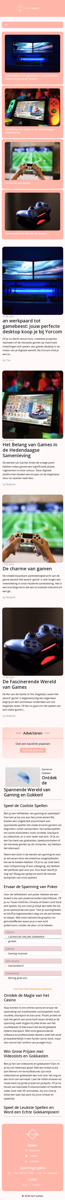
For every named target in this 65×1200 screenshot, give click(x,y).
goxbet (12, 941)
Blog (25, 1184)
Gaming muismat (17, 953)
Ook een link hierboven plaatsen (33, 989)
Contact (36, 1184)
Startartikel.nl (16, 965)
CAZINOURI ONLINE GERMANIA (26, 936)
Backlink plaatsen (33, 750)
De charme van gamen (27, 568)
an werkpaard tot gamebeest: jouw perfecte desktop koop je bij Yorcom (32, 326)
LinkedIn (34, 1161)
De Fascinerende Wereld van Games (29, 684)
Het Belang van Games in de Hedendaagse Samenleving (30, 450)
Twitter (33, 1156)
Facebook (34, 1150)
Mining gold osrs (17, 978)
